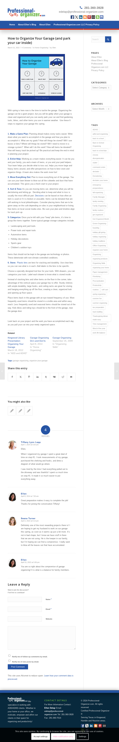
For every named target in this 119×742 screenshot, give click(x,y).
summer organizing (100, 303)
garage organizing (21, 361)
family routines (98, 210)
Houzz (97, 17)
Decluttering (97, 176)
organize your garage (38, 361)
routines (96, 290)
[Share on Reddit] (63, 377)
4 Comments (26, 48)
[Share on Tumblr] (46, 377)
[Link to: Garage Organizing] (29, 410)
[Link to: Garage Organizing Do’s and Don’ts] (12, 410)
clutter (95, 163)
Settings (82, 736)
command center (99, 167)
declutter (96, 171)
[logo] (26, 11)
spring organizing (99, 294)
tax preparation (98, 307)
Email (93, 17)
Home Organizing (41, 48)
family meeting (98, 201)
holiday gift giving (99, 232)
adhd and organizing (100, 134)
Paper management (100, 272)
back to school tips (100, 150)
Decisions (39, 195)
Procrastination (98, 281)
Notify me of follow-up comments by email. (29, 657)
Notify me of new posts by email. (25, 662)
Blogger (85, 17)
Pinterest (89, 17)
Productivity (97, 285)
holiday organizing (99, 237)
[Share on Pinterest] (29, 377)
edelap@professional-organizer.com (81, 11)
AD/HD (95, 130)
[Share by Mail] (71, 377)
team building (97, 312)
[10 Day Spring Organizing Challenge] (2, 371)
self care (105, 290)
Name (49, 599)
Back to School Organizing (98, 144)
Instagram (102, 17)
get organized (98, 215)
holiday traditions (99, 241)
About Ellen (45, 24)
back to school (98, 138)
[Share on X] (20, 377)
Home (12, 24)
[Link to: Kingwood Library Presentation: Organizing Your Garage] (20, 410)
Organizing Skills (99, 263)
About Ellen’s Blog (27, 24)
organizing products (100, 259)
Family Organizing (99, 206)
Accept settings (41, 736)
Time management (100, 324)
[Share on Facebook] (12, 377)
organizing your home (101, 267)
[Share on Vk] (54, 377)
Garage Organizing (62, 337)
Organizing (97, 254)
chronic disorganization (98, 156)
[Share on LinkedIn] (37, 377)
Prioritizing (96, 276)
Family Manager (99, 197)
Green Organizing (99, 223)
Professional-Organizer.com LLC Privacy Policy (76, 24)
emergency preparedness (98, 186)
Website (49, 619)
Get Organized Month (101, 219)
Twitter (76, 17)
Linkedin (81, 17)
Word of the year (99, 328)
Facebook (72, 17)
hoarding (96, 228)
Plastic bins (22, 263)
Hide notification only (63, 736)
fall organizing (98, 192)
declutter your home (100, 180)
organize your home (100, 250)
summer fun (97, 298)
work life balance (99, 333)
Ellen (54, 48)
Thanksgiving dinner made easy (100, 317)
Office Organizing (99, 245)
